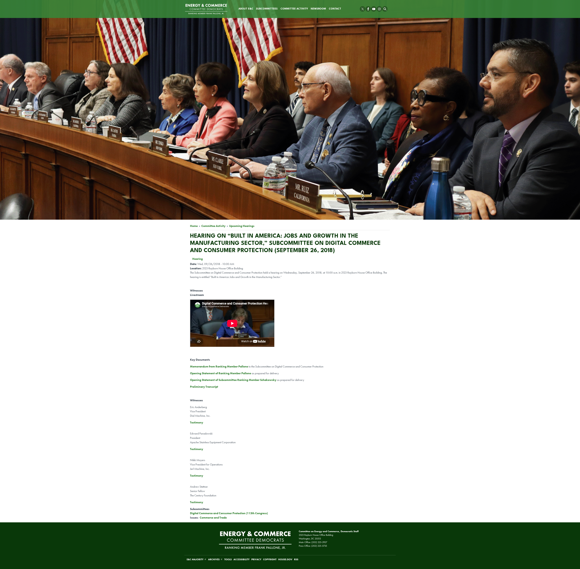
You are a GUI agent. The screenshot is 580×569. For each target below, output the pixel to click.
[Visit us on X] (362, 9)
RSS (296, 559)
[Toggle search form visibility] (385, 9)
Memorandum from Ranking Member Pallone (219, 366)
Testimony (196, 422)
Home (194, 226)
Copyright (269, 559)
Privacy (256, 559)
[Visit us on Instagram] (379, 9)
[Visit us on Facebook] (368, 9)
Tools (228, 559)
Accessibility (242, 559)
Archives (214, 559)
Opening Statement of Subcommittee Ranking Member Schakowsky (233, 380)
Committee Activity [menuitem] (294, 9)
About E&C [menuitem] (245, 9)
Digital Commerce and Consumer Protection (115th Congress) (229, 513)
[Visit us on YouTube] (373, 9)
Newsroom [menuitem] (318, 9)
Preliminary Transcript (204, 387)
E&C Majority (195, 559)
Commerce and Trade (213, 517)
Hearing (197, 259)
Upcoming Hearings (241, 226)
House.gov (285, 559)
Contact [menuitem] (335, 9)
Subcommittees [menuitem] (267, 9)
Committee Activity (213, 226)
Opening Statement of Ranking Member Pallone (220, 373)
